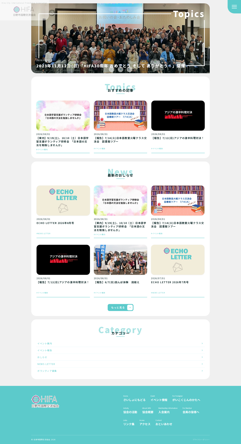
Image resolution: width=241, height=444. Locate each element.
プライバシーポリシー (201, 440)
